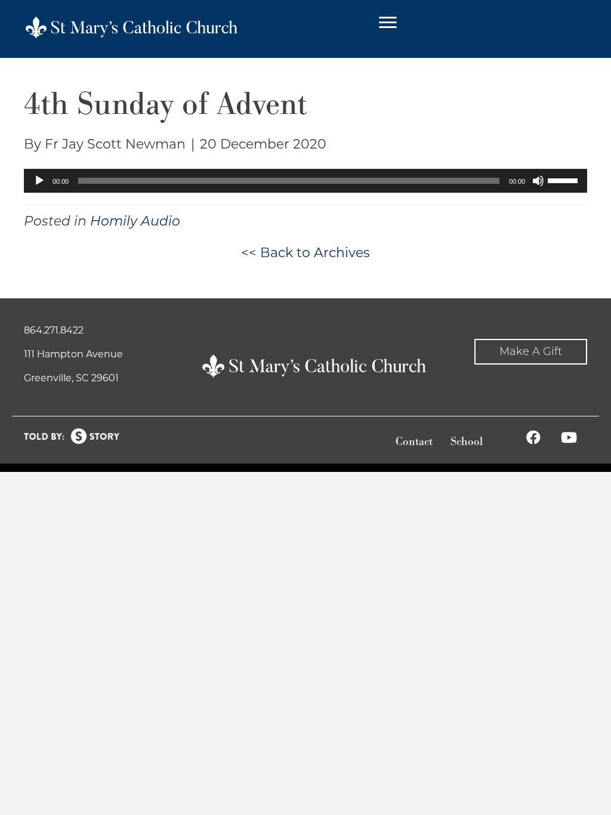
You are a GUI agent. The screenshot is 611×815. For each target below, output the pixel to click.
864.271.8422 (54, 330)
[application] (305, 181)
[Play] (39, 181)
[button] (530, 352)
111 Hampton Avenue (73, 354)
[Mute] (538, 181)
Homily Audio (135, 221)
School (466, 441)
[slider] (564, 179)
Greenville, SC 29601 (71, 378)
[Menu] (388, 23)
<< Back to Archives (305, 253)
